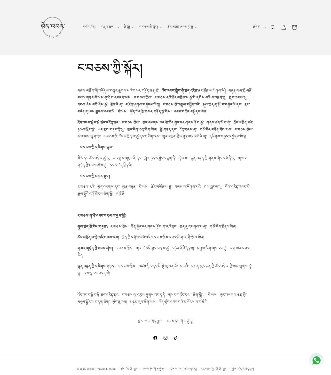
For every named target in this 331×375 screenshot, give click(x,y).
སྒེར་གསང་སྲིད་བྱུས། (150, 321)
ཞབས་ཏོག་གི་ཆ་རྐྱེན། (180, 321)
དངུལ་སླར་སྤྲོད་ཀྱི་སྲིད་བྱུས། (214, 368)
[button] (110, 27)
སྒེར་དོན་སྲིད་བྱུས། (129, 368)
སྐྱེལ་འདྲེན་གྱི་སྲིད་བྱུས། (243, 368)
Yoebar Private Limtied (101, 368)
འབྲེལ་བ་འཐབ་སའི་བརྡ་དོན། (183, 368)
